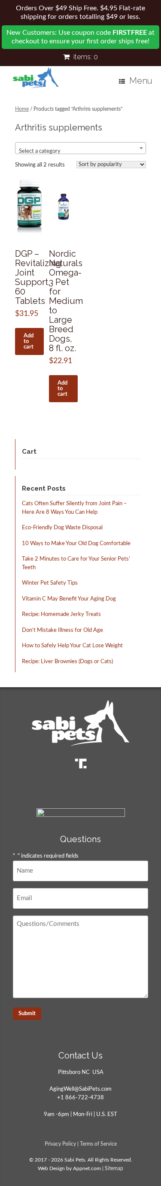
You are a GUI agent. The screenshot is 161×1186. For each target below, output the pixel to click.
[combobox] (80, 148)
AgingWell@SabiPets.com (80, 1089)
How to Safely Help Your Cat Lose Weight (72, 646)
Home (22, 109)
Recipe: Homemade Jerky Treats (61, 614)
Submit (27, 1013)
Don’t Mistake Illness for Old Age (62, 630)
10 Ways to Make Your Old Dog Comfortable (76, 543)
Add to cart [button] (28, 341)
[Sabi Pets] (36, 78)
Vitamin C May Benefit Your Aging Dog (69, 599)
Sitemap (114, 1168)
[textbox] (80, 151)
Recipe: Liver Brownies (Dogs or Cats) (67, 661)
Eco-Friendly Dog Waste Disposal (62, 528)
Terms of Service (98, 1144)
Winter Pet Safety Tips (50, 583)
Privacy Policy (60, 1144)
